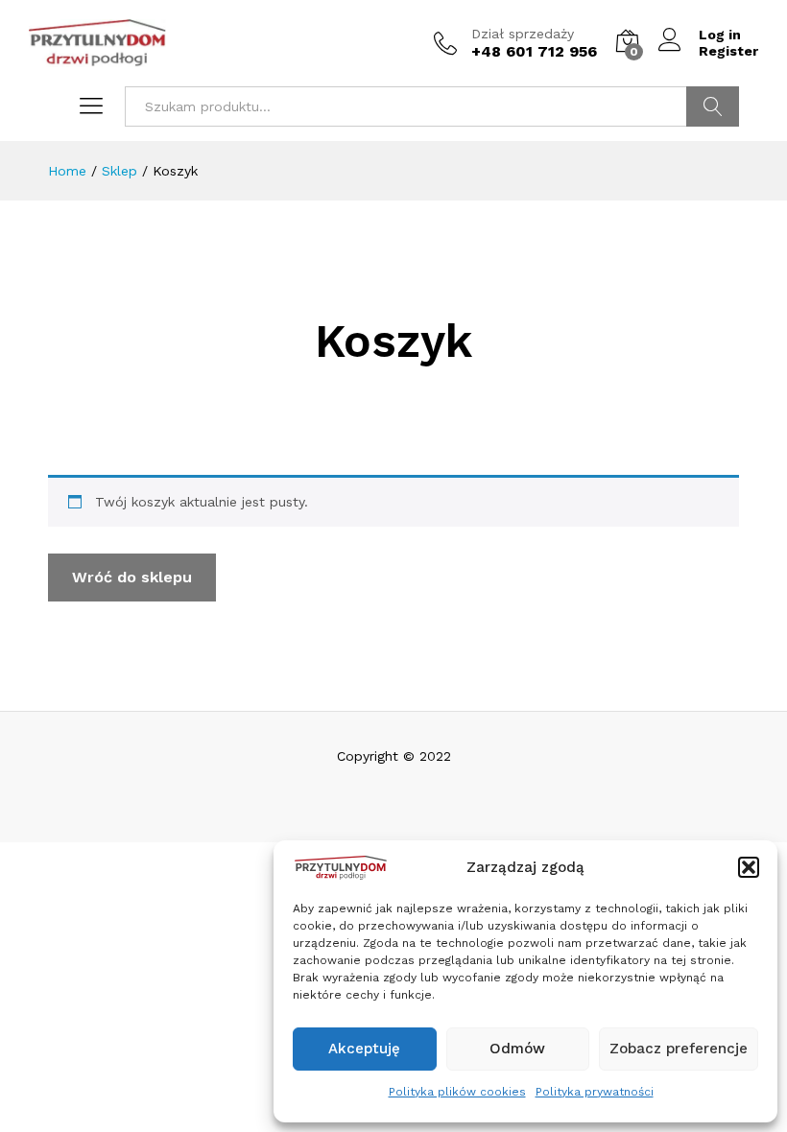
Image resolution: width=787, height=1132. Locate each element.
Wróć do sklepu (132, 577)
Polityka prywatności (595, 1091)
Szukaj (712, 106)
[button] (748, 867)
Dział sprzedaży (522, 33)
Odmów (517, 1048)
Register (728, 51)
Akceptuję (364, 1048)
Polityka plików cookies (457, 1091)
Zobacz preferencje (678, 1048)
